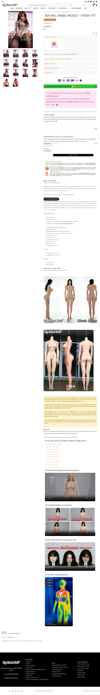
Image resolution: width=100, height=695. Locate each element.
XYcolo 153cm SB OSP (54, 454)
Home (45, 12)
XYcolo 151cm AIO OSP (54, 444)
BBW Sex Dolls (81, 677)
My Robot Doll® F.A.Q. (31, 677)
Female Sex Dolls (57, 12)
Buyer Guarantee (30, 671)
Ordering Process (56, 671)
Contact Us (28, 661)
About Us (28, 663)
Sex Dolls (49, 12)
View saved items (47, 23)
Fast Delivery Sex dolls (83, 668)
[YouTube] (12, 691)
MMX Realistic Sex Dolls (83, 666)
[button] (31, 8)
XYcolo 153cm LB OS (54, 447)
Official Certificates (30, 665)
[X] (9, 691)
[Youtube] (88, 1)
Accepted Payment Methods (59, 674)
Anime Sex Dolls (82, 672)
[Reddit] (94, 1)
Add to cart (73, 155)
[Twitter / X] (85, 1)
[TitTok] (18, 691)
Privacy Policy (29, 667)
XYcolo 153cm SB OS (54, 452)
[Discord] (91, 1)
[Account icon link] (96, 5)
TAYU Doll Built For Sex (83, 664)
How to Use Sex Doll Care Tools (60, 667)
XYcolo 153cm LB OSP (54, 449)
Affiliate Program (30, 673)
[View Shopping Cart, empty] (93, 5)
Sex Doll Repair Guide (57, 669)
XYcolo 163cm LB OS (54, 459)
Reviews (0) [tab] (4, 633)
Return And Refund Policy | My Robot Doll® (37, 679)
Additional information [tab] (14, 633)
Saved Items (29, 675)
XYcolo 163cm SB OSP (54, 462)
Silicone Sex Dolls (48, 209)
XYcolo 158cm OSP (53, 457)
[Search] (71, 5)
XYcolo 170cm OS (53, 464)
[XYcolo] (54, 44)
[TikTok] (96, 1)
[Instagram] (15, 691)
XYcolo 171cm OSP (53, 467)
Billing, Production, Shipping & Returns (36, 669)
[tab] (70, 45)
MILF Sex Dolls (81, 675)
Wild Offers (80, 670)
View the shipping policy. (67, 223)
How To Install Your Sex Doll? (59, 665)
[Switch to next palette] (3, 1)
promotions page (53, 54)
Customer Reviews (56, 676)
